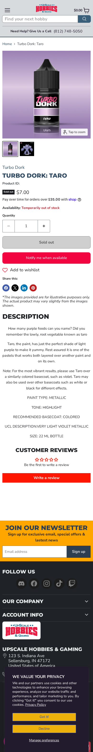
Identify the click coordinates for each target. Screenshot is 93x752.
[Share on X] (15, 287)
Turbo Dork (13, 167)
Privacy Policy (35, 704)
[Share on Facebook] (6, 287)
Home (7, 44)
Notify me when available (46, 257)
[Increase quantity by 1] (44, 226)
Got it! (44, 717)
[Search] (84, 19)
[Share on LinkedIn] (24, 287)
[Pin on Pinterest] (33, 287)
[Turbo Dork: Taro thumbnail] (10, 149)
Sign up (78, 551)
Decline (44, 728)
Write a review (47, 477)
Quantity (8, 215)
